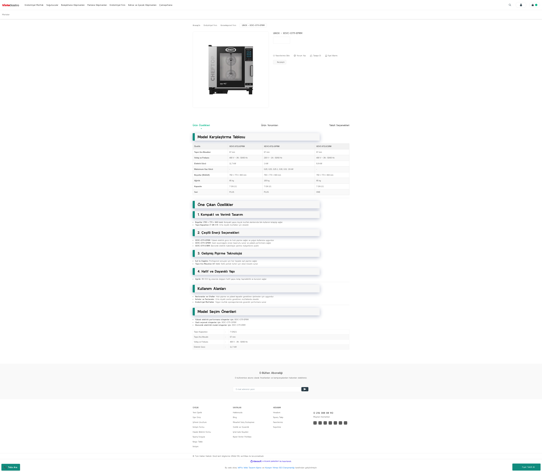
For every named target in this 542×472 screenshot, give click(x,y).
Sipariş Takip (278, 417)
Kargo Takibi (198, 442)
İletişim (195, 446)
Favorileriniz (278, 422)
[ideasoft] (256, 461)
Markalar (6, 14)
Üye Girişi (197, 417)
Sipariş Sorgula (199, 437)
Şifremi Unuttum (200, 422)
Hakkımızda (237, 412)
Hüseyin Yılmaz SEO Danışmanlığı (279, 467)
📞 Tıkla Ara (10, 467)
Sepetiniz (277, 427)
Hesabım (276, 412)
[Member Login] (521, 5)
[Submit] (304, 389)
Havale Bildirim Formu (202, 432)
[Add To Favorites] (281, 55)
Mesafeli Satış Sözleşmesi (243, 422)
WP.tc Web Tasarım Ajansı (249, 467)
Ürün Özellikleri (201, 125)
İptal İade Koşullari (240, 432)
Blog (235, 417)
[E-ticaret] (270, 461)
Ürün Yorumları (269, 125)
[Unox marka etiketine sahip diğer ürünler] (281, 40)
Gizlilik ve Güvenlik (241, 427)
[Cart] (534, 5)
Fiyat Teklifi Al (528, 467)
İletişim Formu (198, 427)
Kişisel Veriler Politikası (242, 437)
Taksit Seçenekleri (339, 125)
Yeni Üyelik (197, 412)
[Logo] (10, 5)
